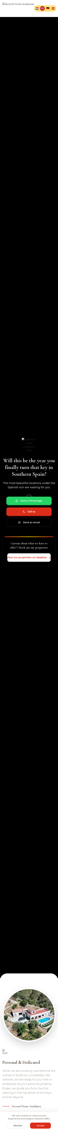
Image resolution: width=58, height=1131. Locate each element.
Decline (18, 1125)
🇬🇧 (42, 8)
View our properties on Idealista (27, 557)
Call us (31, 511)
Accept (40, 1125)
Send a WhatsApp (31, 500)
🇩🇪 (47, 8)
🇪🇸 (53, 8)
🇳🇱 (37, 8)
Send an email (31, 522)
